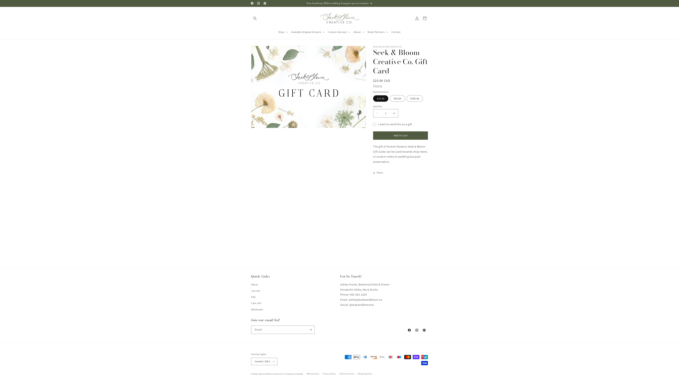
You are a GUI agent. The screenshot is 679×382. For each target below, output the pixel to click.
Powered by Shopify (294, 374)
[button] (255, 18)
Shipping (377, 85)
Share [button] (380, 172)
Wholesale (257, 309)
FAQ (253, 297)
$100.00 (414, 98)
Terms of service (346, 373)
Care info (256, 303)
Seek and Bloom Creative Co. (271, 374)
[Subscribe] (311, 330)
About (254, 284)
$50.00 (397, 98)
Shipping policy (365, 373)
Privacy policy (329, 373)
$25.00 (381, 98)
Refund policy (313, 373)
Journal (255, 290)
